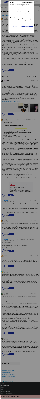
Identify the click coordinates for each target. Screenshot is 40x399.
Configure (15, 26)
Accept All (27, 26)
